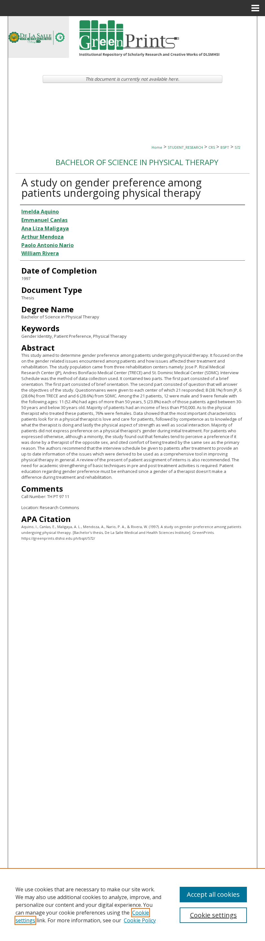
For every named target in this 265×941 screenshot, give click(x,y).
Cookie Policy (140, 920)
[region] (132, 904)
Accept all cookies (213, 894)
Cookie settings (213, 915)
